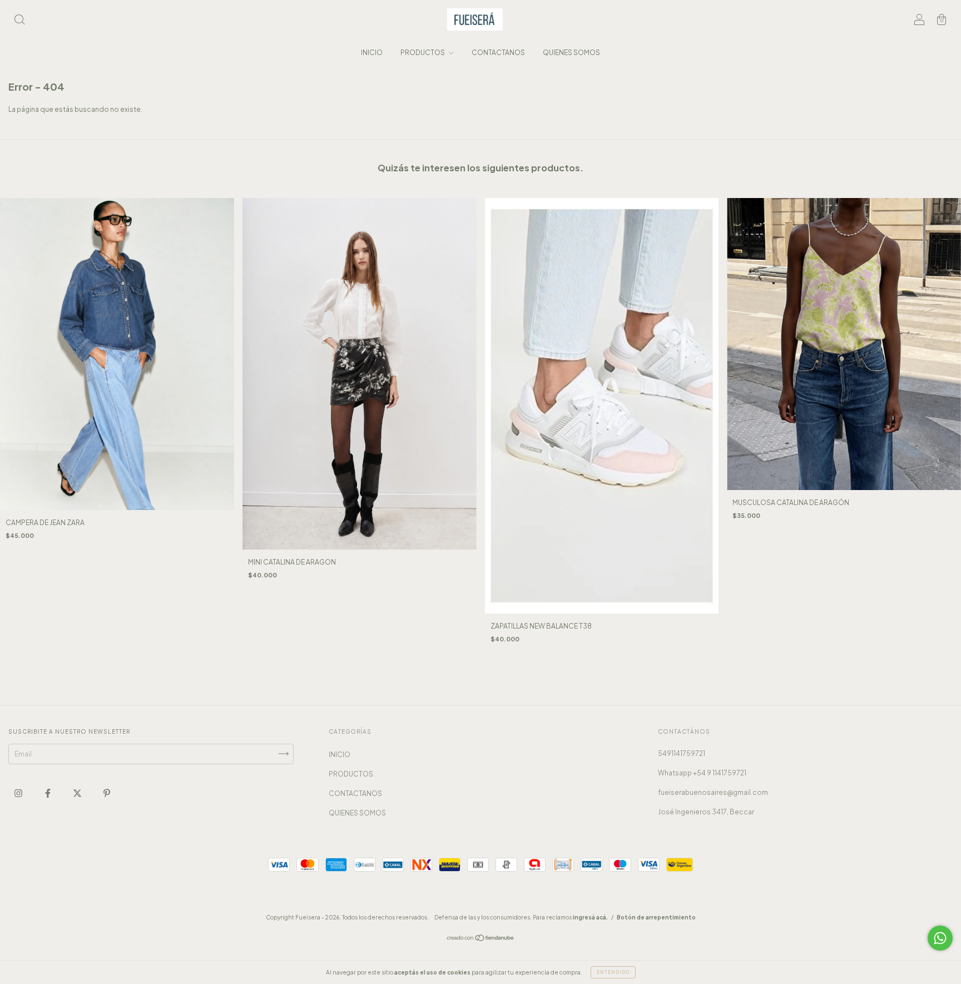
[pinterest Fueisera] (107, 793)
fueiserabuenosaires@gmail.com (713, 792)
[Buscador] (19, 21)
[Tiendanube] (481, 939)
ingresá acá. (590, 917)
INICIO (372, 52)
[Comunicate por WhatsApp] (940, 938)
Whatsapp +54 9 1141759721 (702, 773)
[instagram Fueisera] (18, 793)
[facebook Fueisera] (48, 793)
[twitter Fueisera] (77, 793)
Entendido (613, 972)
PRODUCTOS (423, 52)
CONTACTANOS (498, 52)
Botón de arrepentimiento (656, 917)
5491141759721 (681, 753)
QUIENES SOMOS (571, 52)
